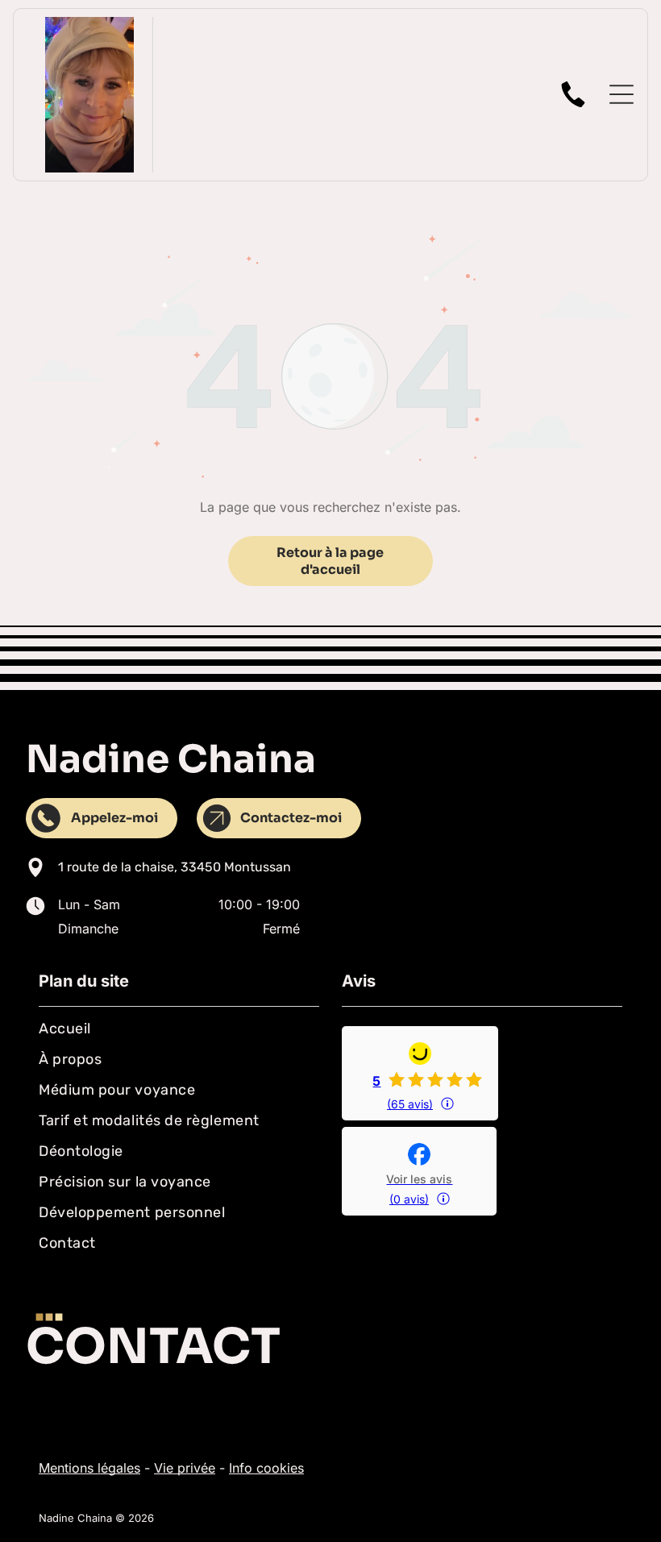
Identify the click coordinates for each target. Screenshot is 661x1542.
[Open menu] (621, 94)
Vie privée (184, 1468)
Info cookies (266, 1468)
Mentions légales (89, 1468)
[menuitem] (179, 1028)
